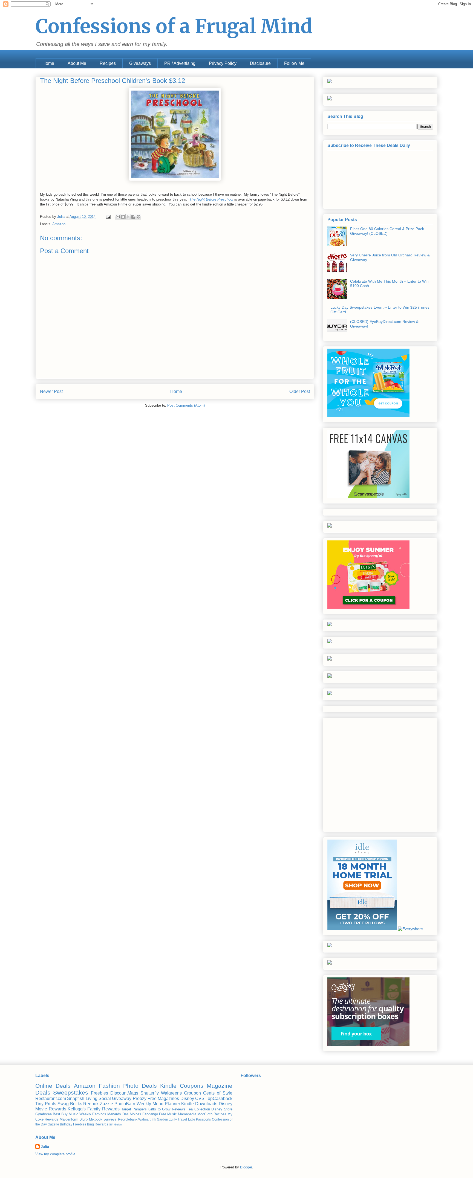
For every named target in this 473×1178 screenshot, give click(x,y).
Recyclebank (127, 1119)
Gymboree (43, 1114)
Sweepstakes (70, 1092)
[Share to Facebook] (133, 216)
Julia (45, 1147)
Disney (187, 1098)
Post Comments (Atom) (186, 405)
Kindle (168, 1086)
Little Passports (199, 1119)
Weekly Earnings (92, 1114)
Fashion (109, 1086)
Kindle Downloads (199, 1103)
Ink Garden (160, 1119)
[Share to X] (128, 216)
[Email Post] (108, 217)
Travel (182, 1119)
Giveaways (140, 63)
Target (126, 1109)
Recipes (108, 63)
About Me (77, 63)
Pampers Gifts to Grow (151, 1109)
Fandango (150, 1114)
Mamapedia (187, 1114)
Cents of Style (217, 1093)
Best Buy (60, 1114)
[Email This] (117, 216)
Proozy (139, 1098)
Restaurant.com (50, 1098)
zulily (173, 1119)
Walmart (144, 1119)
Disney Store (221, 1109)
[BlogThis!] (123, 216)
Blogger (246, 1167)
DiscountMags (124, 1093)
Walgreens (171, 1093)
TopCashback (219, 1098)
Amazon (58, 224)
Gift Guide (115, 1124)
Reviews (178, 1109)
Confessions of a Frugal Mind (174, 26)
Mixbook (95, 1119)
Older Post (299, 391)
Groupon (192, 1093)
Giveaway (121, 1098)
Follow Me (294, 63)
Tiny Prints (45, 1103)
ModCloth (204, 1114)
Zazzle (106, 1103)
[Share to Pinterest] (138, 216)
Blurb (83, 1119)
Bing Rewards (97, 1124)
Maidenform (69, 1119)
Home (48, 63)
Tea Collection (198, 1109)
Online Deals (53, 1086)
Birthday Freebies (73, 1124)
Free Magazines (163, 1098)
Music (73, 1114)
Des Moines (131, 1114)
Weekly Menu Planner (158, 1103)
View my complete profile (55, 1154)
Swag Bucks (69, 1103)
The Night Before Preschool (211, 199)
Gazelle (53, 1124)
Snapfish (75, 1098)
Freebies (99, 1093)
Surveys (110, 1119)
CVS (199, 1098)
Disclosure (260, 63)
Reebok (91, 1103)
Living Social (98, 1098)
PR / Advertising (179, 63)
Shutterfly (149, 1093)
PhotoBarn (124, 1103)
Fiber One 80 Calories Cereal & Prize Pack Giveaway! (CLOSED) (387, 231)
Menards (114, 1114)
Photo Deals (140, 1086)
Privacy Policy (222, 63)
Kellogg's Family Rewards (93, 1109)
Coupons (191, 1086)
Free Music (168, 1114)
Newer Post (51, 391)
